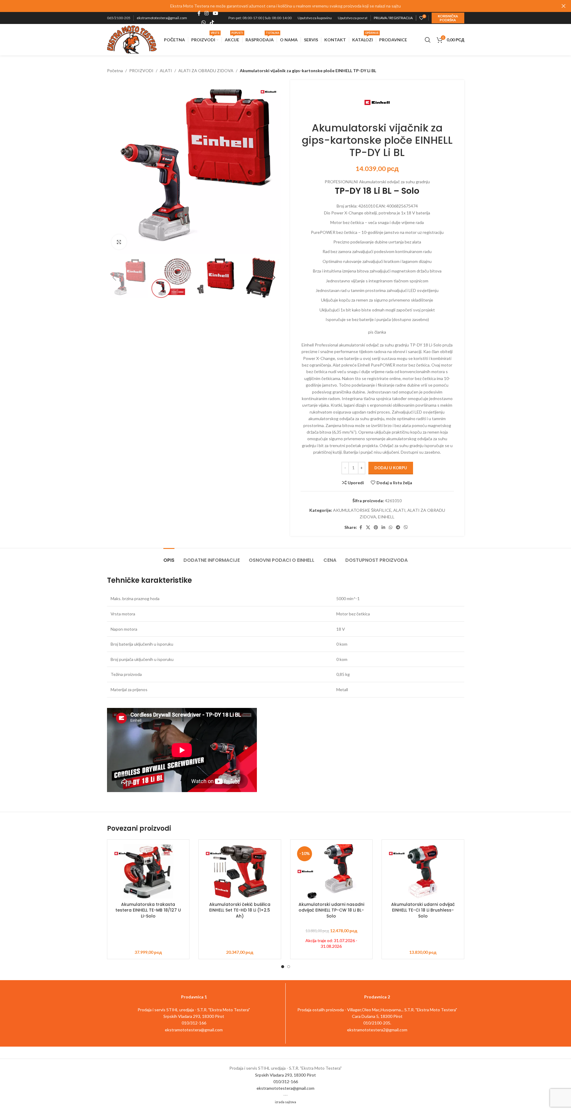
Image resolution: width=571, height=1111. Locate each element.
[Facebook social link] (199, 13)
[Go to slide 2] (288, 966)
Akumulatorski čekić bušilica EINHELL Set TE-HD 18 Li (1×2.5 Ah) (239, 910)
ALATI (166, 70)
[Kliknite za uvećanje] (119, 241)
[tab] (168, 557)
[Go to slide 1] (282, 966)
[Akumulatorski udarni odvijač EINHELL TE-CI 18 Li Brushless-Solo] (422, 871)
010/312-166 (285, 1081)
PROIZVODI (141, 70)
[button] (114, 277)
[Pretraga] (428, 40)
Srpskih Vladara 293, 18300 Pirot (285, 1074)
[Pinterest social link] (376, 527)
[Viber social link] (406, 527)
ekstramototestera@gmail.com (162, 18)
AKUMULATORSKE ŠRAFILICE (362, 510)
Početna (115, 70)
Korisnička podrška (448, 18)
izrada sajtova (285, 1102)
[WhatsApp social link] (204, 22)
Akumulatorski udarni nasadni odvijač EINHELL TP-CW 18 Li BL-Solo (331, 910)
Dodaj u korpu (390, 467)
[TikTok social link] (212, 22)
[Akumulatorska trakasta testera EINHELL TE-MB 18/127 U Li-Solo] (148, 871)
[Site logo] (132, 39)
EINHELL (386, 516)
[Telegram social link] (398, 527)
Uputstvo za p (348, 18)
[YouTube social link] (215, 13)
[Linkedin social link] (383, 527)
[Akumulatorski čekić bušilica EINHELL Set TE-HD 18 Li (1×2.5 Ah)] (239, 871)
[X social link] (368, 527)
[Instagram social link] (207, 13)
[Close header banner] (563, 6)
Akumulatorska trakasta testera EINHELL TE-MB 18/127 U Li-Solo (148, 910)
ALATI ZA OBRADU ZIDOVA (205, 70)
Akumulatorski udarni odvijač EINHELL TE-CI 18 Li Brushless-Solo (423, 910)
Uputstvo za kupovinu (315, 18)
